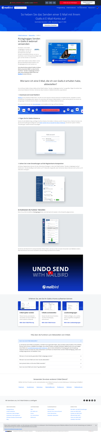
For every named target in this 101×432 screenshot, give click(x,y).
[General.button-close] (96, 425)
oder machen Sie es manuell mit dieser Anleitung (52, 122)
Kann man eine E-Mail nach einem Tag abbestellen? (32, 367)
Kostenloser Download (50, 25)
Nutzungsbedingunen (39, 431)
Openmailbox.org (49, 387)
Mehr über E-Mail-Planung (27, 322)
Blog (8, 419)
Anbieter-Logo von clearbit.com (63, 431)
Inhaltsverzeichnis (55, 431)
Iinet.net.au (39, 387)
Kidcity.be (69, 387)
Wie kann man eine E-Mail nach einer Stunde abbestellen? (34, 359)
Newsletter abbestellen (53, 415)
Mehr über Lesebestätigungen (72, 322)
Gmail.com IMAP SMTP (76, 411)
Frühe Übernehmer (52, 413)
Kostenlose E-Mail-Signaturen (13, 415)
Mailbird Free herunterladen (50, 110)
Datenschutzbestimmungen (47, 431)
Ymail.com (21, 387)
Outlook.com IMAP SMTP (76, 413)
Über (32, 409)
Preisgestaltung (61, 7)
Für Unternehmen (82, 7)
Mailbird (20, 74)
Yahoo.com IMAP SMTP (76, 417)
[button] (97, 7)
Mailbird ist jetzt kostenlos (20, 7)
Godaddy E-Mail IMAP (75, 419)
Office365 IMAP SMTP (75, 415)
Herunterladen (37, 104)
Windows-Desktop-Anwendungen (14, 417)
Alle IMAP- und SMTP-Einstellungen (79, 409)
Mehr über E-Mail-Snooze (48, 322)
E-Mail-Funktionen (71, 7)
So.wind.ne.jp (30, 387)
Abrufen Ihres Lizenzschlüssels (55, 411)
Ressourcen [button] (91, 7)
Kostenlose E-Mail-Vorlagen (13, 413)
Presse (32, 413)
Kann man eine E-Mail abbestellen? (28, 341)
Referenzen (33, 417)
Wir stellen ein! (34, 411)
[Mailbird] (7, 7)
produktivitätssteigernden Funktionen (37, 348)
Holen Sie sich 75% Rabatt (70, 2)
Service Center (51, 409)
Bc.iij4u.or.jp (60, 387)
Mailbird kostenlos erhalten (88, 3)
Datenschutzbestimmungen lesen (13, 429)
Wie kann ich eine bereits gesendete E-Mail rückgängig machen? (35, 356)
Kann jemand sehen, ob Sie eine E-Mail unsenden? (32, 363)
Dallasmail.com (78, 387)
